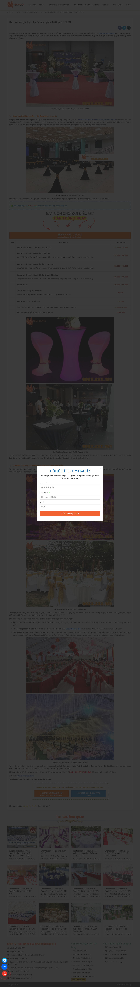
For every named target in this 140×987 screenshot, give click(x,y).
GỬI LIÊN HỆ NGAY (70, 514)
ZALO (4, 966)
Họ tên (43, 483)
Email (42, 502)
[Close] (101, 468)
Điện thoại (45, 493)
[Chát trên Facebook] (4, 960)
